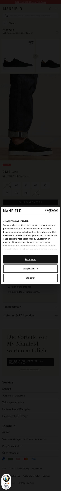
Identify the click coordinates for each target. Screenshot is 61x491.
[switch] (6, 486)
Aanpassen (28, 268)
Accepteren (30, 259)
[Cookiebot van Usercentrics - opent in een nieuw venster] (45, 211)
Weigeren (30, 278)
